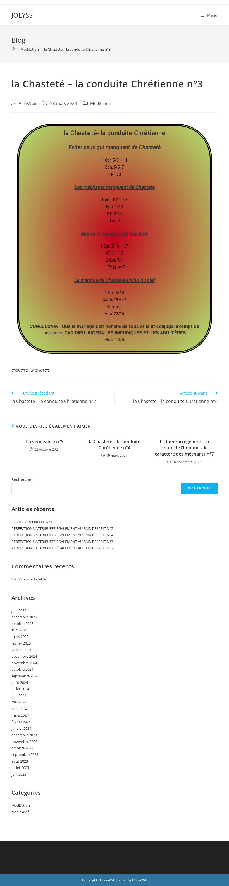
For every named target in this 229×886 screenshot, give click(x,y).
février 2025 (21, 643)
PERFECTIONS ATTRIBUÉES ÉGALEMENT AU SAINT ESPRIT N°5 (62, 528)
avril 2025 (19, 630)
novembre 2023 (24, 741)
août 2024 (19, 682)
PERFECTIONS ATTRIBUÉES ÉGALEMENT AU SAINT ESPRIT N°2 (62, 548)
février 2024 (21, 721)
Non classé (20, 811)
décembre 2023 (24, 734)
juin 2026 (18, 610)
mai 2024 (18, 702)
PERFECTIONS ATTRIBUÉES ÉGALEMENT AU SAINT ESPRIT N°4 (62, 534)
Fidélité (40, 579)
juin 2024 (18, 695)
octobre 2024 (22, 669)
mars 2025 (19, 636)
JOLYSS (22, 15)
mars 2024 (19, 715)
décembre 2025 (24, 616)
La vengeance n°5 (44, 442)
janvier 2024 (21, 728)
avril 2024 (19, 708)
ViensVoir (28, 103)
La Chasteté (39, 370)
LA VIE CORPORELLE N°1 (31, 521)
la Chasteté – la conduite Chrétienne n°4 (114, 445)
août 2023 (19, 761)
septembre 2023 (24, 754)
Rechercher (22, 479)
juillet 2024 (20, 688)
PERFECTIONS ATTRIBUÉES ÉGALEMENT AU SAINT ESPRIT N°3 (62, 541)
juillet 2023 (20, 767)
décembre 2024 (24, 656)
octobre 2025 (22, 623)
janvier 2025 (21, 649)
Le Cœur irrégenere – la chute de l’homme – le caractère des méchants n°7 (184, 448)
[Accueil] (13, 49)
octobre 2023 (22, 747)
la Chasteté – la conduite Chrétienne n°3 (77, 49)
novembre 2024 (24, 662)
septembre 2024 (24, 676)
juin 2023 (18, 774)
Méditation (100, 103)
